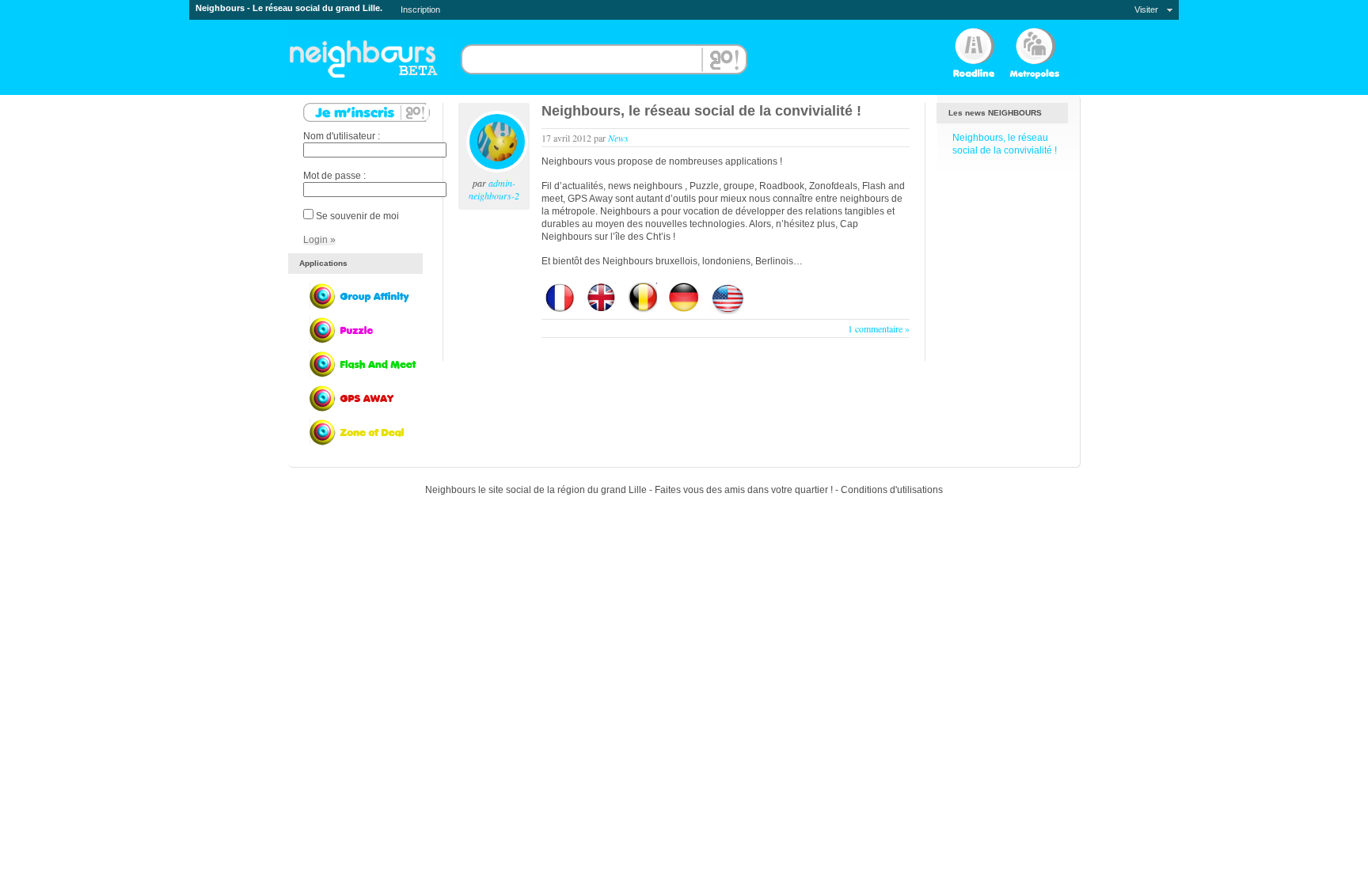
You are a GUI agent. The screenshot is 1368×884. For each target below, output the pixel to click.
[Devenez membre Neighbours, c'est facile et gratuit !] (366, 118)
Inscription (420, 9)
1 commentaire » (879, 328)
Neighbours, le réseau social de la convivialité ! (701, 111)
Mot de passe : (334, 175)
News (618, 137)
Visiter (1146, 9)
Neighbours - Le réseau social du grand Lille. (289, 8)
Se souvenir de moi (357, 216)
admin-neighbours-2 (494, 189)
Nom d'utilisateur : (341, 136)
